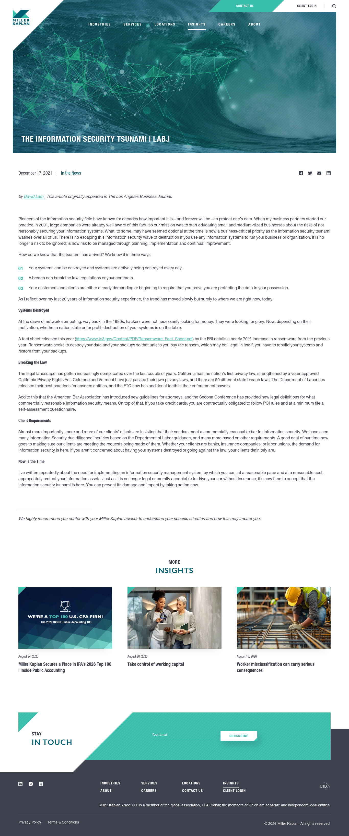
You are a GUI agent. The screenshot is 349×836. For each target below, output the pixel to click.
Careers (227, 25)
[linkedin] (20, 784)
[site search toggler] (334, 6)
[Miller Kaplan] (21, 17)
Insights (197, 25)
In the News (71, 173)
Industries (99, 25)
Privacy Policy (29, 823)
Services (133, 25)
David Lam (33, 197)
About (254, 25)
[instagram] (31, 784)
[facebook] (41, 784)
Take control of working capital (155, 664)
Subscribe (238, 736)
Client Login (307, 6)
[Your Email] (182, 735)
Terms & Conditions (63, 823)
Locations (165, 25)
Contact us (245, 6)
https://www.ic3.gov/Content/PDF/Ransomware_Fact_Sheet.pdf (134, 339)
